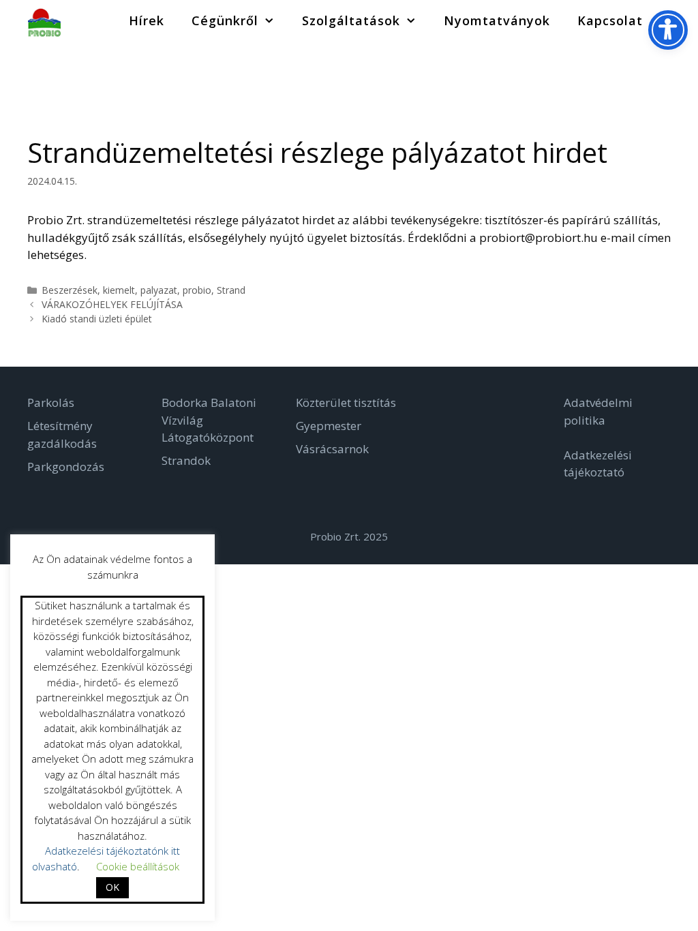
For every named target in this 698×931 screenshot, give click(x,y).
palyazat (158, 290)
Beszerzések (69, 290)
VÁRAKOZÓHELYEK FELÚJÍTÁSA (112, 304)
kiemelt (119, 290)
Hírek (146, 20)
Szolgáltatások (351, 20)
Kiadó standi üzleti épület (97, 318)
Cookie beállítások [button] (137, 866)
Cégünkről (225, 20)
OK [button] (112, 887)
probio (197, 290)
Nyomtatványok (497, 20)
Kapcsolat (610, 20)
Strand (231, 290)
